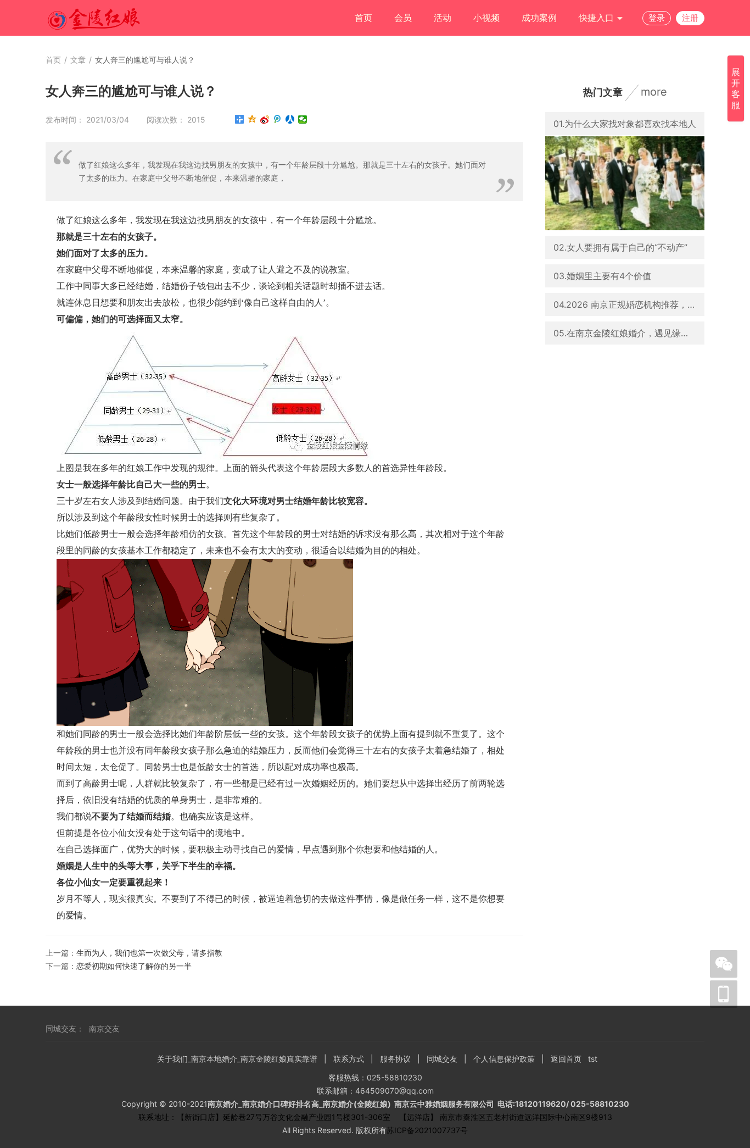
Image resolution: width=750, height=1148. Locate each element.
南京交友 (104, 1028)
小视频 (486, 17)
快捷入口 (598, 17)
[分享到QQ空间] (252, 119)
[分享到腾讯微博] (277, 119)
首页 (363, 17)
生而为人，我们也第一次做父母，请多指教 (149, 952)
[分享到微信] (302, 119)
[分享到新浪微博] (265, 119)
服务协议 (395, 1058)
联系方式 (348, 1058)
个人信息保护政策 (504, 1058)
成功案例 (539, 17)
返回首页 (566, 1058)
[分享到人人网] (290, 119)
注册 (690, 18)
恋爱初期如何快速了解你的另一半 (134, 965)
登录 (656, 18)
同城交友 (442, 1058)
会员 (403, 17)
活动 (442, 17)
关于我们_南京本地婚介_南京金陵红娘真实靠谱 (237, 1058)
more (654, 91)
